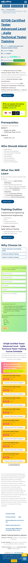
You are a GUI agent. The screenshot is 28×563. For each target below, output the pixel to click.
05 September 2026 (19, 60)
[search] (25, 6)
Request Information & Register (14, 371)
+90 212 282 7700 (18, 553)
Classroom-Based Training (10, 254)
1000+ (5, 324)
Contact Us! (12, 108)
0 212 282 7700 (17, 6)
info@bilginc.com (9, 553)
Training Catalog (10, 9)
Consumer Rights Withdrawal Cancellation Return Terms (14, 529)
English (6, 6)
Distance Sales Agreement (13, 525)
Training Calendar (10, 517)
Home (2, 9)
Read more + (7, 95)
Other (5, 312)
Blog (19, 517)
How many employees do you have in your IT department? (13, 316)
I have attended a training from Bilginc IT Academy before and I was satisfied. (14, 307)
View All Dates (14, 464)
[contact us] (24, 559)
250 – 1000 (6, 322)
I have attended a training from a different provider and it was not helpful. (15, 310)
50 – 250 (6, 321)
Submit (5, 328)
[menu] (26, 1)
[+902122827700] (24, 555)
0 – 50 (5, 319)
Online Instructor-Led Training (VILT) (11, 249)
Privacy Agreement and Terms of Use (15, 521)
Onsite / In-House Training (10, 257)
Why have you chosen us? (8, 304)
